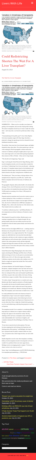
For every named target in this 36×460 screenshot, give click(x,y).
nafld (22, 436)
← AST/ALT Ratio (7, 362)
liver (32, 433)
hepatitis (26, 432)
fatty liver (6, 433)
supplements (6, 438)
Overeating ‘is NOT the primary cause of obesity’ (17, 401)
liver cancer (5, 435)
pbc (29, 435)
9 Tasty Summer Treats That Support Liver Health (18, 411)
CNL (27, 455)
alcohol (5, 429)
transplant (28, 358)
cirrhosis (25, 429)
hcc (15, 433)
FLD (12, 433)
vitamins (28, 438)
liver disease (14, 436)
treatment (21, 438)
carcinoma (17, 429)
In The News (12, 358)
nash (26, 436)
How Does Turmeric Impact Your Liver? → (20, 364)
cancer (11, 429)
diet (31, 428)
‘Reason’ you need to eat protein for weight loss (17, 396)
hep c (19, 433)
